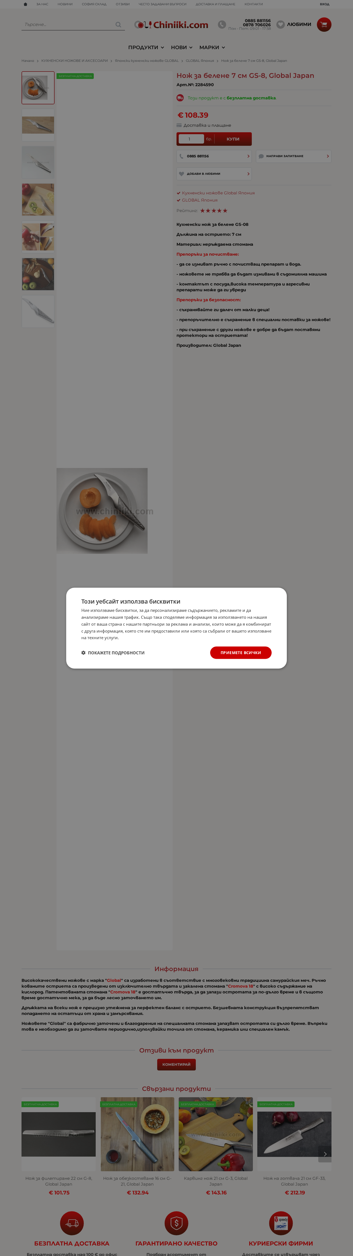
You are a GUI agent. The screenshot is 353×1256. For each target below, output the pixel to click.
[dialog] (176, 628)
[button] (113, 653)
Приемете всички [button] (241, 652)
